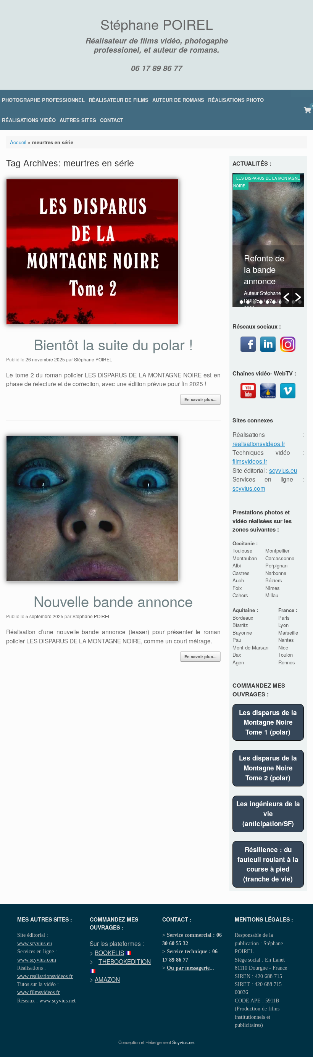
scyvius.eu (283, 470)
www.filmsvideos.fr (38, 992)
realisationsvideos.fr (258, 443)
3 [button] (254, 302)
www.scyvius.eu (34, 943)
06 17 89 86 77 (156, 68)
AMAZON (107, 979)
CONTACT (111, 120)
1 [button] (241, 302)
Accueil (18, 142)
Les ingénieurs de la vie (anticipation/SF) (268, 813)
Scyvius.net (183, 1042)
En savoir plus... (200, 399)
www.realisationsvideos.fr (45, 976)
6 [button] (273, 302)
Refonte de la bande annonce (264, 269)
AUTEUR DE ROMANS (178, 99)
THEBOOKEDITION (124, 961)
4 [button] (260, 302)
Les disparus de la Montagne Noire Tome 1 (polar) (268, 722)
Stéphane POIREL (93, 359)
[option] (268, 240)
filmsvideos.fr (249, 461)
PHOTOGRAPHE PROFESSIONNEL (43, 99)
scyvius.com (248, 488)
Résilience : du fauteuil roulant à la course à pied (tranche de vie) (267, 864)
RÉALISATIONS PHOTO (236, 99)
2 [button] (247, 302)
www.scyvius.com (36, 960)
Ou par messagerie (188, 968)
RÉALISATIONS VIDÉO (29, 120)
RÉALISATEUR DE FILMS (118, 99)
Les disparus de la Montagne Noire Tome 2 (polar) (268, 767)
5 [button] (267, 302)
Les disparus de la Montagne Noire (266, 182)
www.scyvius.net (57, 1000)
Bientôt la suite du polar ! (113, 344)
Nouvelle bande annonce (113, 600)
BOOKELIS (109, 952)
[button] (286, 297)
